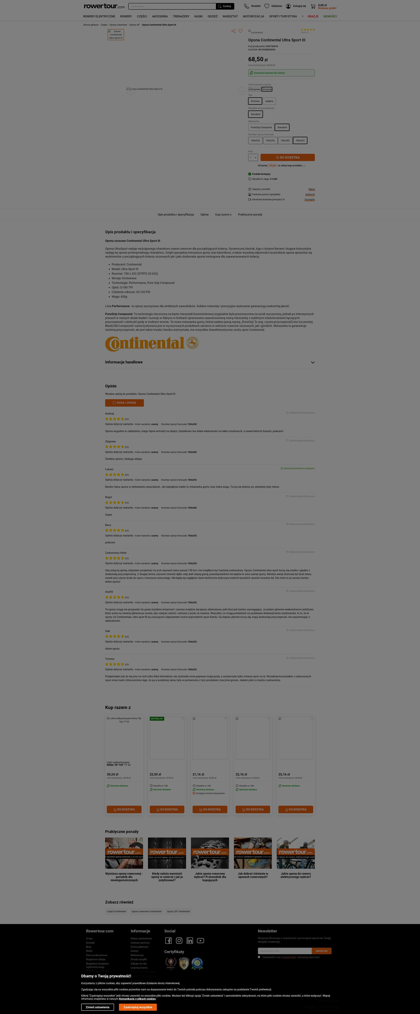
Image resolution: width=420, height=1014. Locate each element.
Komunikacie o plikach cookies (137, 998)
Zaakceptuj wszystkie (138, 1007)
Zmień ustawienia (97, 1007)
